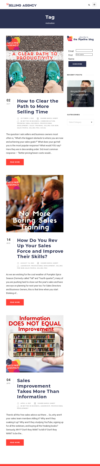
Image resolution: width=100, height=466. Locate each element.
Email (71, 51)
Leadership (25, 266)
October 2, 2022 (27, 118)
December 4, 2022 (79, 99)
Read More (15, 162)
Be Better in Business (30, 121)
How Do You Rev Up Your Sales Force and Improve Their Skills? (40, 248)
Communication (47, 121)
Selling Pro (34, 128)
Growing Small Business (28, 123)
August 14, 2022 (27, 263)
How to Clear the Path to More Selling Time (37, 106)
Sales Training (36, 125)
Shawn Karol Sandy (49, 118)
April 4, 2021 (26, 403)
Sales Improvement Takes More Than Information (38, 388)
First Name (71, 57)
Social (43, 128)
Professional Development (43, 266)
